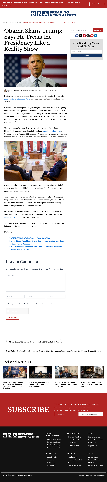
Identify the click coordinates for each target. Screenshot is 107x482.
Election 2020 (44, 351)
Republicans (82, 351)
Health (6, 380)
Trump (90, 351)
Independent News (20, 3)
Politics (74, 351)
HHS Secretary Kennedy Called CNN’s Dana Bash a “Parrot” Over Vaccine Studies (13, 385)
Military (84, 380)
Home (5, 22)
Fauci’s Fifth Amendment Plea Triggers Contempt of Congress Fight (66, 384)
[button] (95, 4)
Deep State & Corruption (54, 3)
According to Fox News (51, 131)
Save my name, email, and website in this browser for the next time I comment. (30, 304)
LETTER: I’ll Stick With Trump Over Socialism (29, 238)
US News (67, 3)
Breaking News (7, 3)
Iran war (32, 380)
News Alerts (6, 5)
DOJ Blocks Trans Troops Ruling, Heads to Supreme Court (91, 384)
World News (75, 3)
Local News (65, 351)
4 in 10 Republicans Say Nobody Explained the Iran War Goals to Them (40, 384)
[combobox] (81, 30)
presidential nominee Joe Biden (17, 99)
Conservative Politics (36, 3)
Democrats (33, 351)
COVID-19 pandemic (12, 217)
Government (55, 351)
